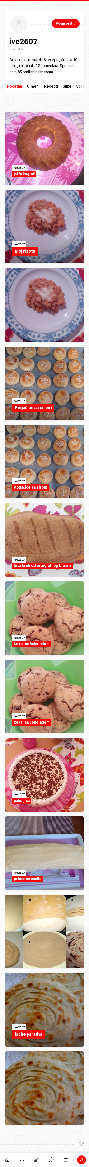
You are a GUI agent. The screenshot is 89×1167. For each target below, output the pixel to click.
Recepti (51, 86)
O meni (33, 86)
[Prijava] (81, 1160)
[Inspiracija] (22, 1160)
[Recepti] (36, 1160)
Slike (67, 86)
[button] (51, 1160)
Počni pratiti (65, 23)
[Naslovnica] (7, 1160)
